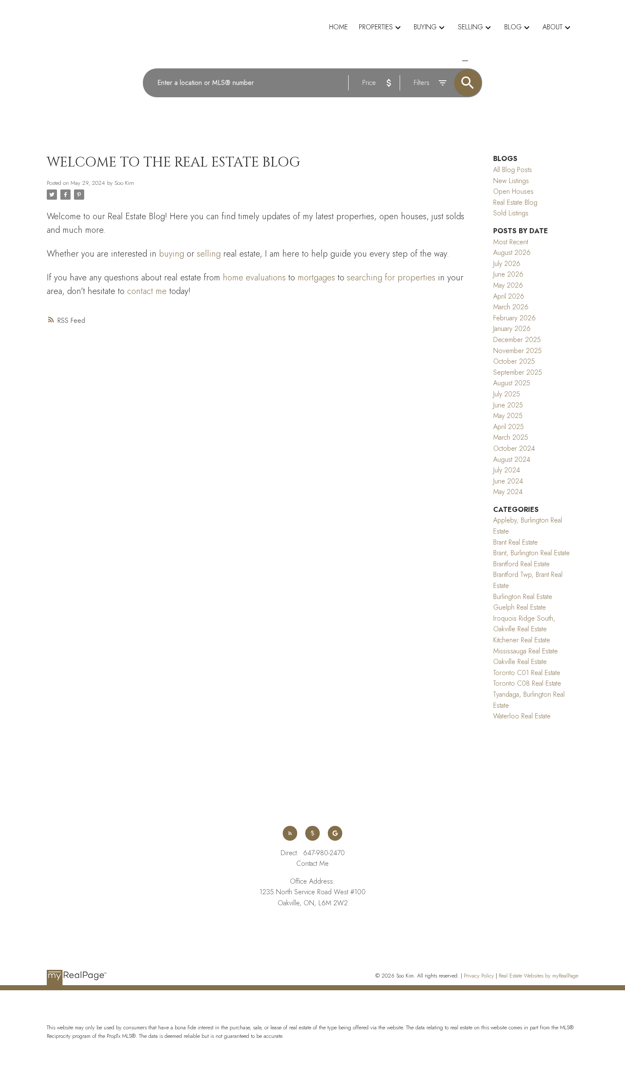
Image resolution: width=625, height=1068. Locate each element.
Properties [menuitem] (376, 27)
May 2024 (508, 492)
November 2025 (517, 351)
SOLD (477, 60)
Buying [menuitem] (425, 27)
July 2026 (506, 263)
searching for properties (391, 277)
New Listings (511, 181)
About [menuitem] (552, 27)
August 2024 (511, 459)
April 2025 (508, 427)
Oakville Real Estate (520, 662)
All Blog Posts (512, 170)
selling (209, 254)
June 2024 (508, 481)
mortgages (316, 277)
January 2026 (512, 328)
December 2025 (517, 340)
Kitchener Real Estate (521, 640)
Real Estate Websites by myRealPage (538, 976)
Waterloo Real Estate (522, 716)
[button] (290, 833)
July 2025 (506, 394)
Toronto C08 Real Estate (527, 683)
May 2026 (508, 285)
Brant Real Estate (515, 542)
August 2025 (511, 383)
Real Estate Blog (515, 202)
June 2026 (508, 274)
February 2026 (514, 318)
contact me (147, 291)
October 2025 (514, 361)
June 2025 (508, 405)
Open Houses (513, 191)
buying (171, 254)
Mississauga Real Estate (525, 651)
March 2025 (510, 437)
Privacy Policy (479, 976)
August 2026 (512, 252)
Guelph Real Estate (519, 607)
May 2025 (508, 416)
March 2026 (510, 307)
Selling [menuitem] (470, 27)
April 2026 (508, 296)
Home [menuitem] (338, 27)
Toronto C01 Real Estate (526, 673)
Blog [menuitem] (513, 27)
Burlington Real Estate (522, 597)
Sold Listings (510, 213)
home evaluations (254, 277)
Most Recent (510, 242)
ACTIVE (445, 60)
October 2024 (514, 448)
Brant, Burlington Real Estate (531, 553)
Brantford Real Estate (521, 564)
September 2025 (517, 372)
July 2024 (506, 470)
